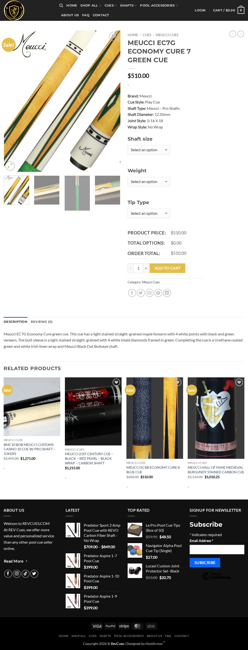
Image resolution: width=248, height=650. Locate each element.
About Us (70, 15)
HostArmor (155, 644)
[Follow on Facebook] (8, 574)
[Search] (61, 5)
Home (71, 5)
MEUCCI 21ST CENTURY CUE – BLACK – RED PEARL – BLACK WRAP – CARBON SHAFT (89, 458)
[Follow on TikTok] (26, 574)
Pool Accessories (157, 5)
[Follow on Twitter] (34, 574)
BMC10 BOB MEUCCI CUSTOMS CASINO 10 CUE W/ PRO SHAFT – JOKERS (29, 449)
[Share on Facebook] (132, 293)
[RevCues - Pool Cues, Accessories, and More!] (28, 10)
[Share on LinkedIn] (167, 293)
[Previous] (12, 101)
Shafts (126, 5)
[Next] (112, 101)
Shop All (89, 5)
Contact (101, 15)
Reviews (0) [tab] (42, 322)
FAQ (85, 15)
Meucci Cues (167, 35)
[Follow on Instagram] (17, 574)
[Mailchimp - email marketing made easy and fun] (216, 579)
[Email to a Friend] (150, 293)
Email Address (201, 541)
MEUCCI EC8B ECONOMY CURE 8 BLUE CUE (153, 469)
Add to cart (168, 268)
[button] (200, 10)
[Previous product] (240, 34)
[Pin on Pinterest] (158, 293)
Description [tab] (15, 322)
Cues (109, 5)
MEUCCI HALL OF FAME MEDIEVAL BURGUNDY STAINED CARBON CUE (216, 469)
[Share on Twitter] (141, 293)
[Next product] (232, 34)
